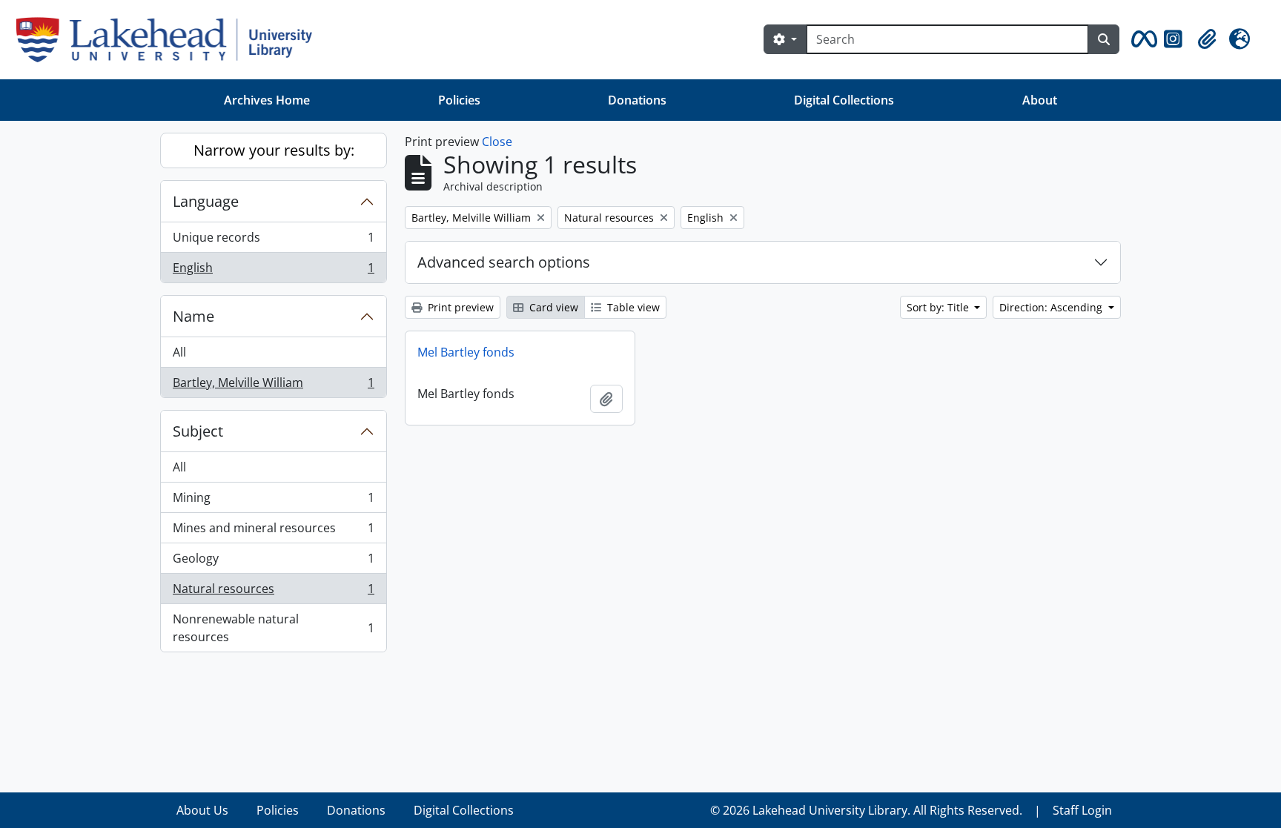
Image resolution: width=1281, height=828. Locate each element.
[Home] (170, 39)
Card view (552, 307)
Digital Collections (844, 100)
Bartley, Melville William (273, 385)
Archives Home (267, 100)
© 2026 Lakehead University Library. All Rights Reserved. (866, 810)
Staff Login (1082, 810)
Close (497, 141)
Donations (637, 100)
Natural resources (273, 592)
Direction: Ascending (1052, 307)
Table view (632, 307)
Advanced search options (503, 262)
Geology (273, 562)
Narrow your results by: (273, 150)
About (1039, 100)
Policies (459, 100)
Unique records (273, 241)
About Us (202, 810)
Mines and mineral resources (273, 531)
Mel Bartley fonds (465, 352)
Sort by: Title (939, 307)
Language (206, 201)
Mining (273, 501)
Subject (198, 431)
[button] (1141, 39)
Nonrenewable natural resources (273, 628)
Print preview (459, 307)
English (273, 270)
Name (193, 316)
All (179, 352)
